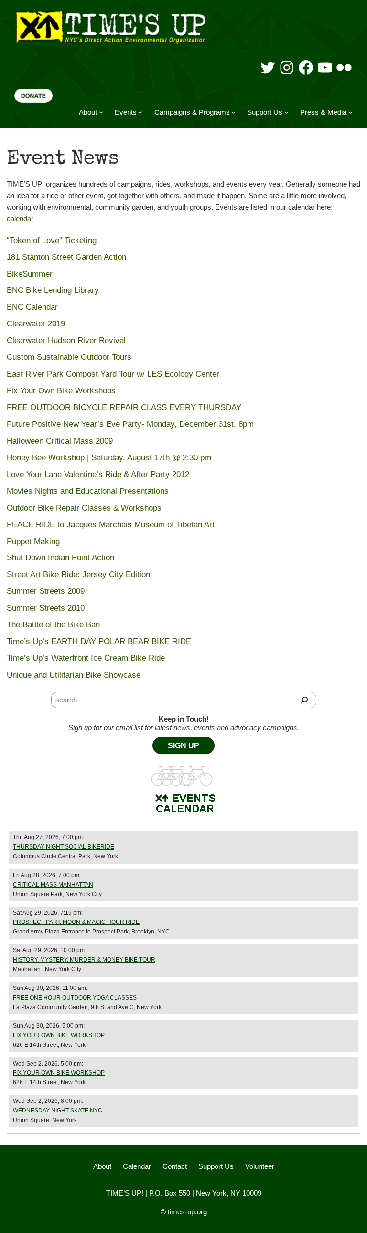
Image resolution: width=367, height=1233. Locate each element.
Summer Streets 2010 (46, 607)
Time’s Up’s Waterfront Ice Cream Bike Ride (86, 658)
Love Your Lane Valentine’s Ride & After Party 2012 (98, 474)
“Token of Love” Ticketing (52, 240)
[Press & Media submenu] (350, 112)
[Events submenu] (140, 112)
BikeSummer (30, 273)
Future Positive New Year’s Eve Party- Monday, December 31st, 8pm (130, 424)
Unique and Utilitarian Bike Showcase (73, 674)
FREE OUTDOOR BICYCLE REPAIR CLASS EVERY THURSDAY (124, 407)
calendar (20, 218)
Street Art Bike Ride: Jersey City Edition (78, 574)
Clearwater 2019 (36, 323)
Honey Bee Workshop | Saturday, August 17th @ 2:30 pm (109, 457)
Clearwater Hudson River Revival (66, 340)
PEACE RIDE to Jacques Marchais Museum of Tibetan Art (111, 524)
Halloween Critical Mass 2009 (60, 440)
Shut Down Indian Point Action (60, 557)
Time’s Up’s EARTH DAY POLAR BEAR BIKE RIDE (99, 641)
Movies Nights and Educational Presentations (88, 491)
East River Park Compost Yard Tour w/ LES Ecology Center (113, 373)
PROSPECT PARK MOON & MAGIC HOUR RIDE (76, 922)
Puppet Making (33, 541)
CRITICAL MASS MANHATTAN (53, 884)
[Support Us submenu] (286, 112)
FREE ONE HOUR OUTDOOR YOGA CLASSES (75, 997)
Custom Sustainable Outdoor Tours (69, 357)
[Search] (304, 700)
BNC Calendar (32, 306)
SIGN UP (183, 746)
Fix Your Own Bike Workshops (61, 390)
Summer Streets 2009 (46, 591)
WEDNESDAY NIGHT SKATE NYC (57, 1110)
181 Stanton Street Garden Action (66, 257)
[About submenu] (101, 112)
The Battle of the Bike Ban (53, 624)
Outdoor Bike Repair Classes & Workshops (84, 507)
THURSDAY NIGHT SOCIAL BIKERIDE (63, 847)
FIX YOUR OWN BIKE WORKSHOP (59, 1035)
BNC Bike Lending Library (53, 290)
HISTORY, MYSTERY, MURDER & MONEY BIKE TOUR (84, 959)
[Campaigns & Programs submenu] (233, 112)
